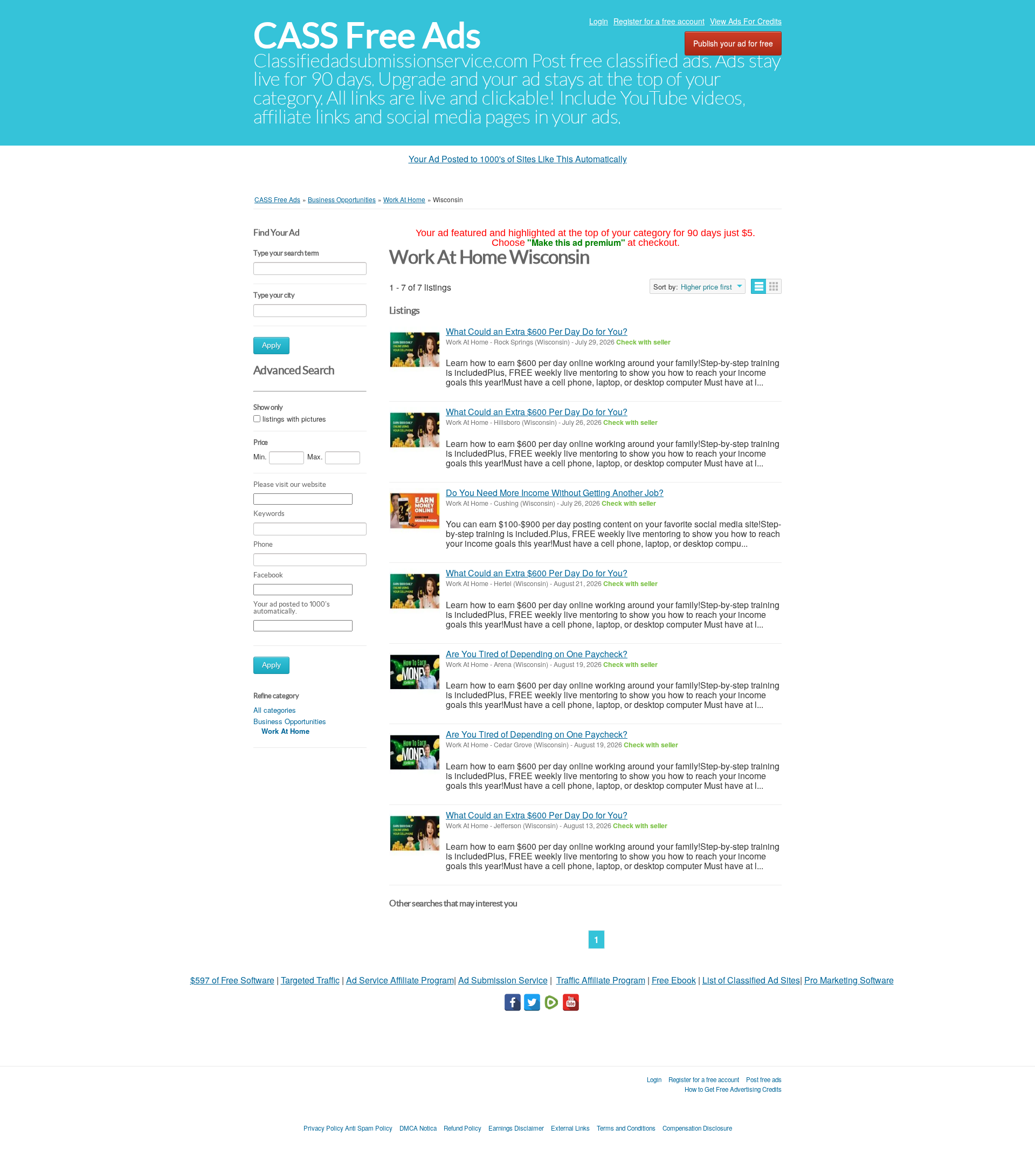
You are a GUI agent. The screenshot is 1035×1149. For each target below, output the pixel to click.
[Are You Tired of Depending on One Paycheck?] (414, 672)
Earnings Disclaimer (516, 1128)
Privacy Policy (323, 1128)
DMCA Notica (418, 1128)
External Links (570, 1128)
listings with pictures (294, 419)
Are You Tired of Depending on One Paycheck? (536, 654)
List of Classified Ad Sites (751, 980)
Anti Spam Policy (368, 1128)
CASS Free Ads (367, 35)
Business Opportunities (289, 721)
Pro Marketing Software (849, 980)
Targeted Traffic (310, 980)
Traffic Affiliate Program (600, 980)
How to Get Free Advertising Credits (733, 1089)
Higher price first (706, 287)
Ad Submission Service (503, 980)
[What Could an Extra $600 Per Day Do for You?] (414, 350)
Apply (271, 345)
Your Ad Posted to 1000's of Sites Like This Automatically (518, 159)
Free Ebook (674, 980)
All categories (274, 710)
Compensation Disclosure (697, 1128)
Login (598, 21)
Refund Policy (462, 1128)
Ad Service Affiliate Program (400, 980)
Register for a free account (659, 21)
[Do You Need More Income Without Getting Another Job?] (414, 511)
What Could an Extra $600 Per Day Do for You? (536, 331)
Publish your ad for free (733, 43)
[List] (759, 286)
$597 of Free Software (232, 980)
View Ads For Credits (746, 21)
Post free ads (764, 1079)
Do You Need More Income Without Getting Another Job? (555, 492)
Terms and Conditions (626, 1128)
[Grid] (774, 286)
